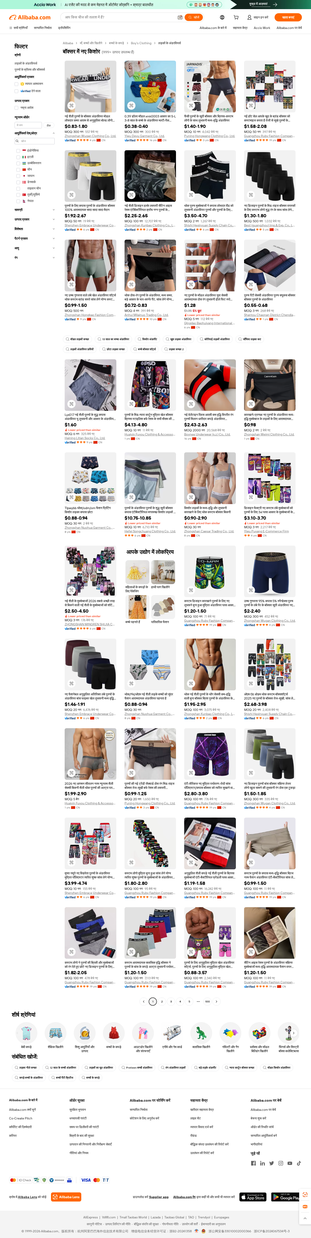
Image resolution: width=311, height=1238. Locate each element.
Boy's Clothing (141, 43)
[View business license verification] (196, 1231)
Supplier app (159, 1197)
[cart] (237, 18)
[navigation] (34, 522)
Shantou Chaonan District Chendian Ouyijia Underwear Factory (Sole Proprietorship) (270, 315)
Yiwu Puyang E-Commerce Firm (266, 531)
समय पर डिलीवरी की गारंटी (84, 1127)
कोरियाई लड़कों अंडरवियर (217, 339)
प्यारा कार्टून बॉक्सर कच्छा (241, 1067)
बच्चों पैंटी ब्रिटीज (64, 1077)
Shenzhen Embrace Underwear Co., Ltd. (90, 225)
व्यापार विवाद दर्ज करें (201, 1127)
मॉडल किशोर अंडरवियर (279, 1067)
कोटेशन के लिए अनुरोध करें (144, 1118)
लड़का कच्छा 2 (176, 349)
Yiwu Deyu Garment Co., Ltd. (145, 136)
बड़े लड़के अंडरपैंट (207, 1067)
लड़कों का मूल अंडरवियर (101, 1067)
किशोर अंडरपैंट (149, 339)
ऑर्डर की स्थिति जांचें (262, 1127)
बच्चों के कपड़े (116, 43)
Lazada (156, 1217)
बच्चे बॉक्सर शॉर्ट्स (147, 349)
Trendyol (204, 1217)
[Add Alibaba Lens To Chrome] (66, 1197)
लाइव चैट (195, 1118)
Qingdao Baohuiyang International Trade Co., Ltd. (210, 323)
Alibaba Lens (27, 1197)
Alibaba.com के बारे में (23, 1100)
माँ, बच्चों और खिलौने (91, 43)
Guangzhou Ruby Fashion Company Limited (270, 136)
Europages (221, 1217)
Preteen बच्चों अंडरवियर (139, 1067)
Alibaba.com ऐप (184, 1197)
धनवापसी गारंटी (78, 1118)
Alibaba (68, 43)
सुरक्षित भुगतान (77, 1109)
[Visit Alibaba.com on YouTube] (290, 1163)
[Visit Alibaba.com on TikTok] (299, 1163)
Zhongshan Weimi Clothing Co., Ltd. (269, 434)
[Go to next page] (216, 1001)
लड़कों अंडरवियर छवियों (82, 349)
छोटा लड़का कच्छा (116, 349)
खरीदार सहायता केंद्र (202, 1109)
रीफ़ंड (193, 1135)
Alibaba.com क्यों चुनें (22, 1109)
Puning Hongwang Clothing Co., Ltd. (209, 136)
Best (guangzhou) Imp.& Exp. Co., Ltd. (270, 225)
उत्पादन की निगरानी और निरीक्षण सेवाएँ (90, 1144)
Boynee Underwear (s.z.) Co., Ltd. (207, 434)
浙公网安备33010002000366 (230, 1231)
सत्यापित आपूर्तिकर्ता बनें (264, 1135)
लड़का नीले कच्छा (28, 1067)
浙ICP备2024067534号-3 (272, 1231)
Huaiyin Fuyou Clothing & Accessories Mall (150, 434)
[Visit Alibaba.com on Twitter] (271, 1163)
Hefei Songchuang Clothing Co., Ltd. (150, 531)
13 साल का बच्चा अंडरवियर (115, 339)
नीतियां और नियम (78, 1153)
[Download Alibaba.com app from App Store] (253, 1197)
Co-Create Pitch (20, 1118)
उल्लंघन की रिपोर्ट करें (202, 1153)
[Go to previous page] (144, 1001)
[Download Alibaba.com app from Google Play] (286, 1197)
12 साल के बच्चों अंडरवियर (63, 1067)
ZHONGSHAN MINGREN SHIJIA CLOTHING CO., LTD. (90, 624)
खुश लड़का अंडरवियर (180, 339)
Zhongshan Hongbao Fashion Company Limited (90, 315)
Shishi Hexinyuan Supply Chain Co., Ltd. (210, 225)
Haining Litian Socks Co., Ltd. (85, 438)
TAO (191, 1217)
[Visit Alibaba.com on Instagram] (280, 1163)
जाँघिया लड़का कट (252, 339)
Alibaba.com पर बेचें (263, 1109)
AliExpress (90, 1217)
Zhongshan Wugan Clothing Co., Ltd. (90, 136)
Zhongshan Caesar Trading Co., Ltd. (209, 531)
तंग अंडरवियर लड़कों (176, 1067)
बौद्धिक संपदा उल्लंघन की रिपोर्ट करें (209, 1144)
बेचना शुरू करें (258, 1118)
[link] (305, 1195)
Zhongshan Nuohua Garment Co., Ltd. (90, 527)
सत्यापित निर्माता (139, 1109)
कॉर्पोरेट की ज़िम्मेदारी (20, 1127)
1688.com (109, 1217)
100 (207, 1001)
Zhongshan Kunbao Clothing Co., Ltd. (150, 225)
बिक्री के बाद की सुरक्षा (81, 1135)
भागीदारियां (256, 1144)
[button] (180, 17)
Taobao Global (174, 1217)
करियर (13, 1135)
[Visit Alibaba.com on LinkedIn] (262, 1163)
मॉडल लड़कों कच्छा (79, 339)
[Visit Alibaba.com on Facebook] (253, 1163)
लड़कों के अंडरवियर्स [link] (169, 43)
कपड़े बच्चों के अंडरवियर (31, 1077)
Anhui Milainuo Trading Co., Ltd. (146, 315)
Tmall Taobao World (133, 1217)
